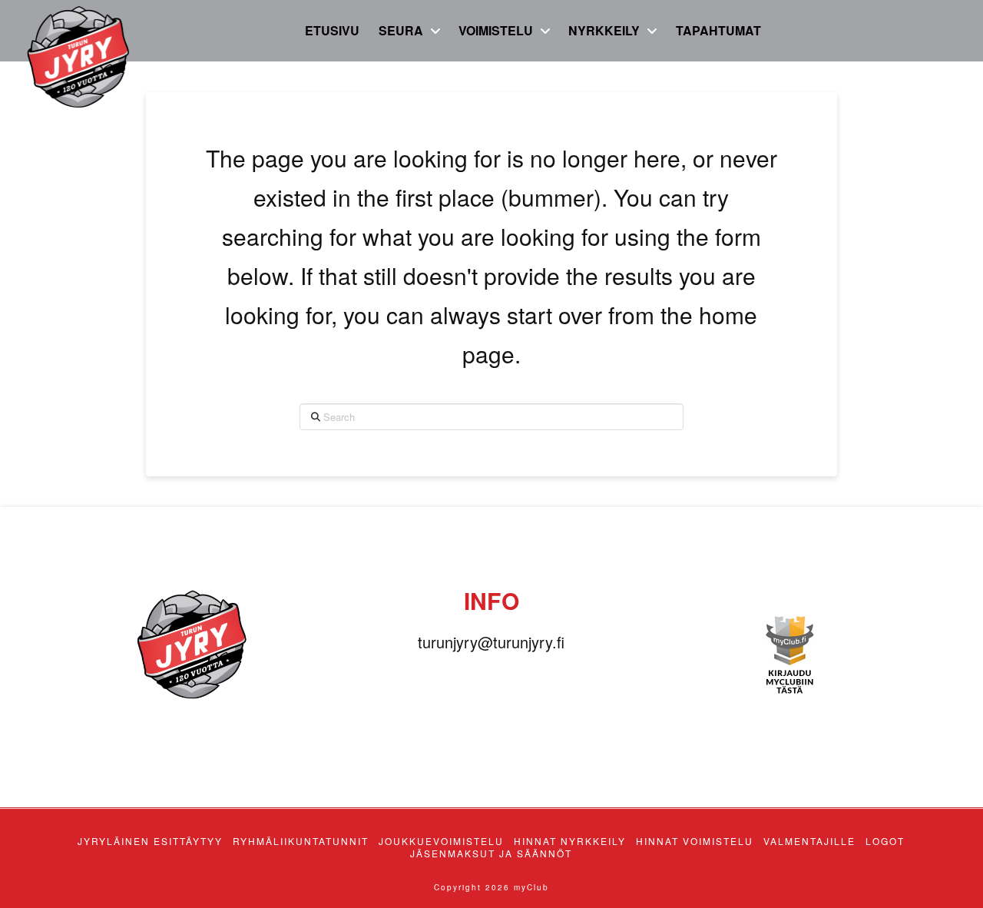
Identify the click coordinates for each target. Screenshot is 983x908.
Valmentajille (809, 841)
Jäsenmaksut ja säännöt (491, 853)
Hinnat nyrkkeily (570, 841)
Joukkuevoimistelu (441, 841)
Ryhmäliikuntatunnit (301, 841)
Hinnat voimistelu (694, 841)
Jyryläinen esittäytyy (150, 841)
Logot (885, 841)
